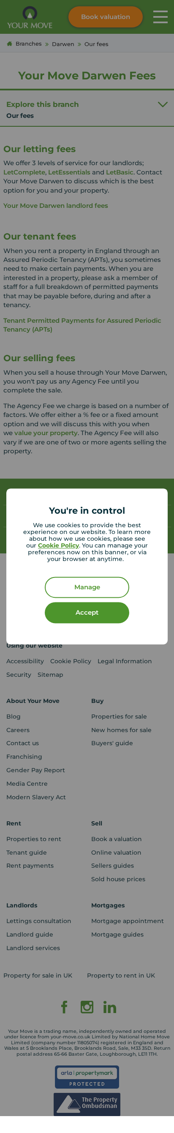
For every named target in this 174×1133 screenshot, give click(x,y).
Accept (87, 613)
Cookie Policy (58, 546)
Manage (87, 587)
